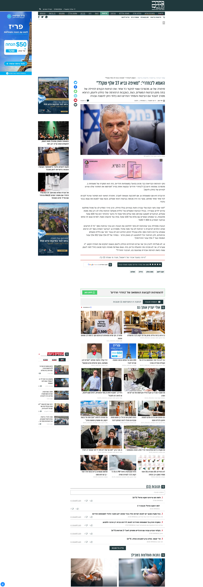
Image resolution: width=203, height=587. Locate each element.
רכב (90, 13)
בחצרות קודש (150, 13)
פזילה (141, 272)
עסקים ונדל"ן (72, 13)
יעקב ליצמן (160, 272)
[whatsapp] (75, 91)
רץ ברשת (52, 13)
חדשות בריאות (155, 17)
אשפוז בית (135, 17)
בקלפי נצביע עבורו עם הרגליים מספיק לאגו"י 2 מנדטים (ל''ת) (135, 530)
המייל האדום (47, 9)
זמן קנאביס (145, 17)
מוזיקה (113, 13)
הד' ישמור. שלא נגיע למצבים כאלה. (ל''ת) (144, 539)
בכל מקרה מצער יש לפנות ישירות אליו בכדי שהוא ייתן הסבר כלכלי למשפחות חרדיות (126, 514)
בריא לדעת (125, 17)
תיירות (83, 13)
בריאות (104, 13)
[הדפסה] (75, 95)
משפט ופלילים (124, 13)
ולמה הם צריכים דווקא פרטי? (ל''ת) (147, 497)
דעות (97, 13)
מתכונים (61, 13)
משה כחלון (149, 272)
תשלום (133, 272)
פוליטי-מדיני (137, 13)
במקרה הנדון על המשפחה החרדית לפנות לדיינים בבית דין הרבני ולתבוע (131, 522)
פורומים (42, 13)
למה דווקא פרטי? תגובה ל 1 (148, 506)
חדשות (160, 13)
